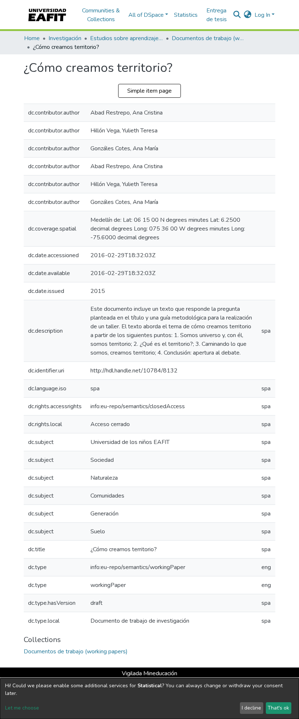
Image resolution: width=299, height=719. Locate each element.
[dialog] (149, 698)
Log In (262, 15)
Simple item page (149, 91)
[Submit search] (237, 15)
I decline (251, 707)
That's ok (278, 707)
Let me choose (22, 707)
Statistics (186, 15)
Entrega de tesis (216, 15)
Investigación (64, 38)
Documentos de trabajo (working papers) (208, 38)
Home (32, 38)
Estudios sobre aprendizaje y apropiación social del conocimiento (126, 38)
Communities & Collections (101, 15)
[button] (247, 15)
